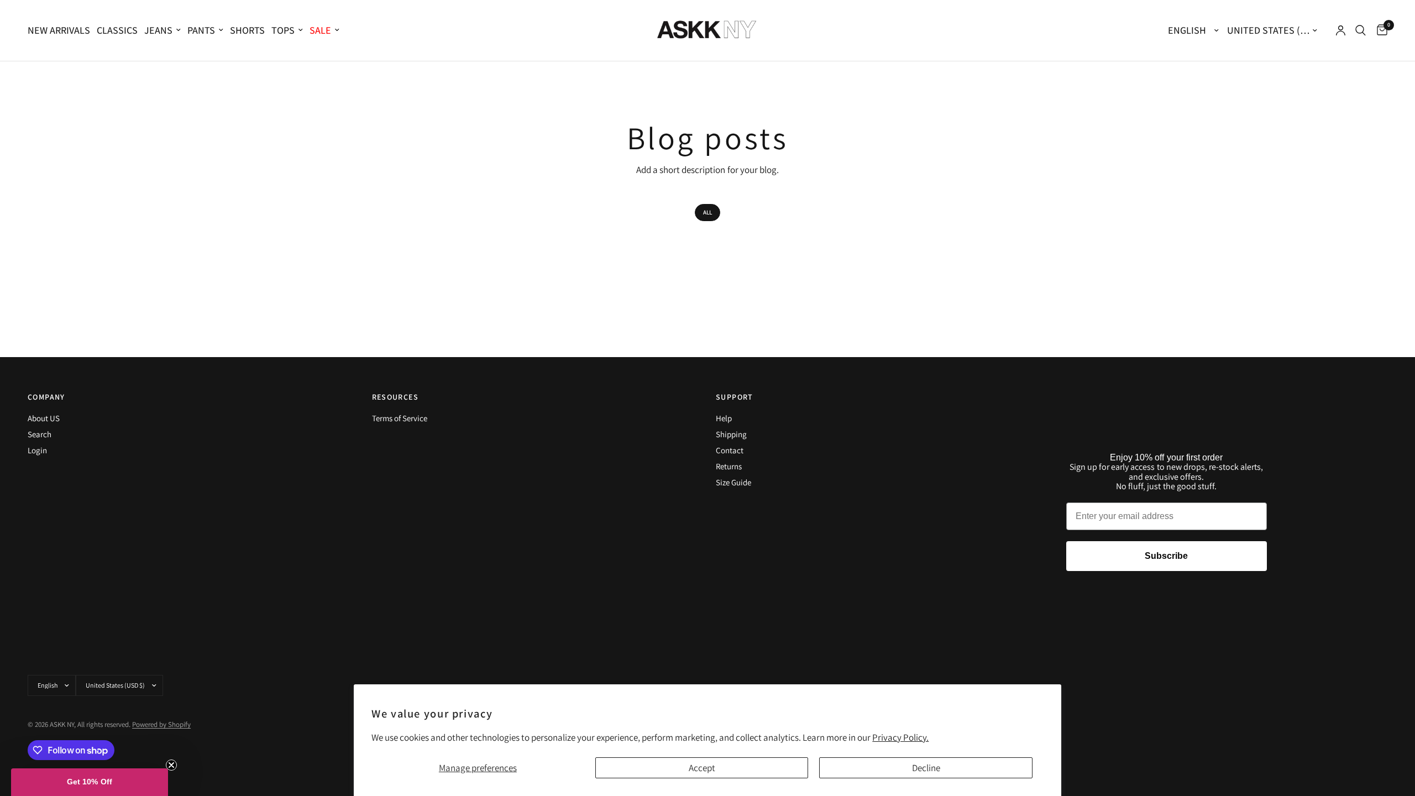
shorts (247, 30)
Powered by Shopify (161, 724)
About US (44, 418)
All (707, 212)
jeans (158, 30)
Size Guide (733, 482)
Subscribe (1166, 556)
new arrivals (59, 30)
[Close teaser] (171, 765)
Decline (926, 768)
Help (724, 418)
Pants (201, 30)
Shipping (731, 434)
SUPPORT (734, 397)
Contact (729, 450)
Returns (729, 466)
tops (283, 30)
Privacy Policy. (900, 737)
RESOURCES (395, 397)
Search (39, 434)
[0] (1379, 30)
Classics (117, 30)
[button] (89, 782)
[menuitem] (60, 30)
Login (37, 450)
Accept (702, 768)
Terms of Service (399, 418)
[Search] (1360, 30)
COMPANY (46, 397)
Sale (320, 30)
